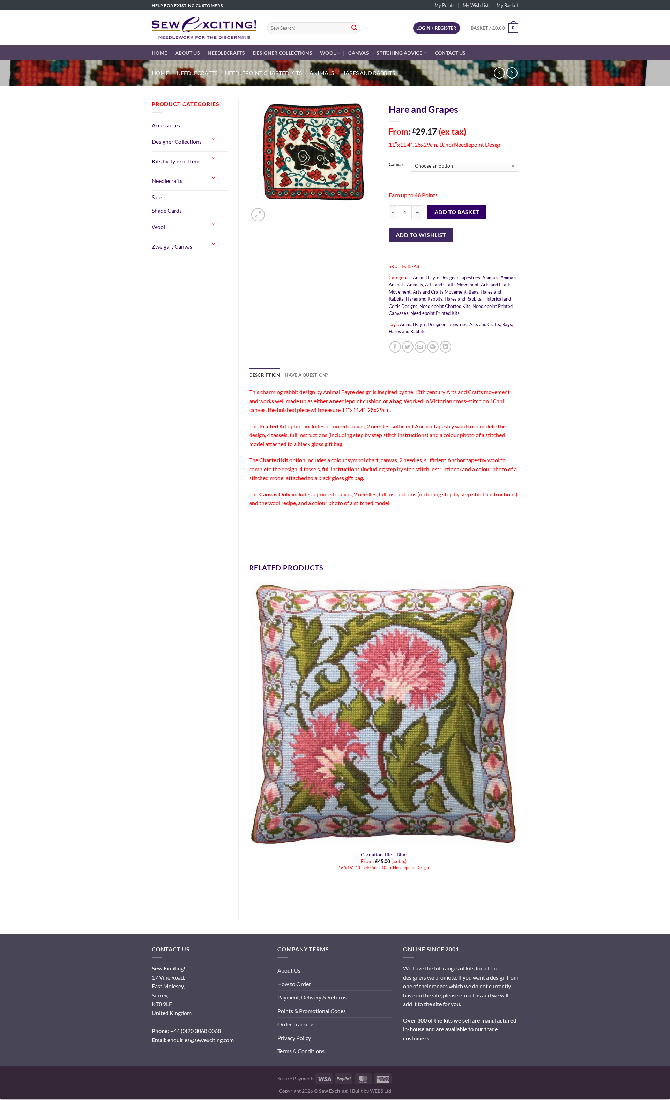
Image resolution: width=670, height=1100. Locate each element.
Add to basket (456, 212)
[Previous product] (511, 72)
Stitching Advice (399, 53)
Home (159, 53)
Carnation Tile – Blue (384, 854)
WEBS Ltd (380, 1091)
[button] (258, 215)
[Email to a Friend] (420, 347)
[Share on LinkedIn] (445, 347)
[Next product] (499, 72)
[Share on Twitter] (408, 347)
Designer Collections (282, 53)
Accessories (166, 125)
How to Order (294, 984)
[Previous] (252, 897)
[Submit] (354, 28)
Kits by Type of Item (175, 161)
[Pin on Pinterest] (433, 347)
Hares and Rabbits (368, 72)
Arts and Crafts (484, 324)
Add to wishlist (421, 235)
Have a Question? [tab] (306, 375)
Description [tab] (264, 375)
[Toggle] (213, 139)
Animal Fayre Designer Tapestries (446, 277)
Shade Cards (167, 210)
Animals (322, 72)
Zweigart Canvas (172, 246)
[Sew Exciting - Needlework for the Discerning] (204, 28)
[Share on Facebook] (395, 347)
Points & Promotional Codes (311, 1010)
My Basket (507, 5)
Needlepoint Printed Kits (435, 313)
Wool (328, 53)
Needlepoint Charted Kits (263, 72)
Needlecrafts (226, 53)
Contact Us (450, 53)
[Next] (275, 211)
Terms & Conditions (301, 1051)
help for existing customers (187, 5)
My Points (444, 5)
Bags (473, 292)
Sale (157, 197)
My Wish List (476, 5)
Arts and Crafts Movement (452, 284)
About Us (187, 53)
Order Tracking (295, 1024)
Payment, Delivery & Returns (312, 997)
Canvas (358, 53)
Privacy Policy (294, 1037)
